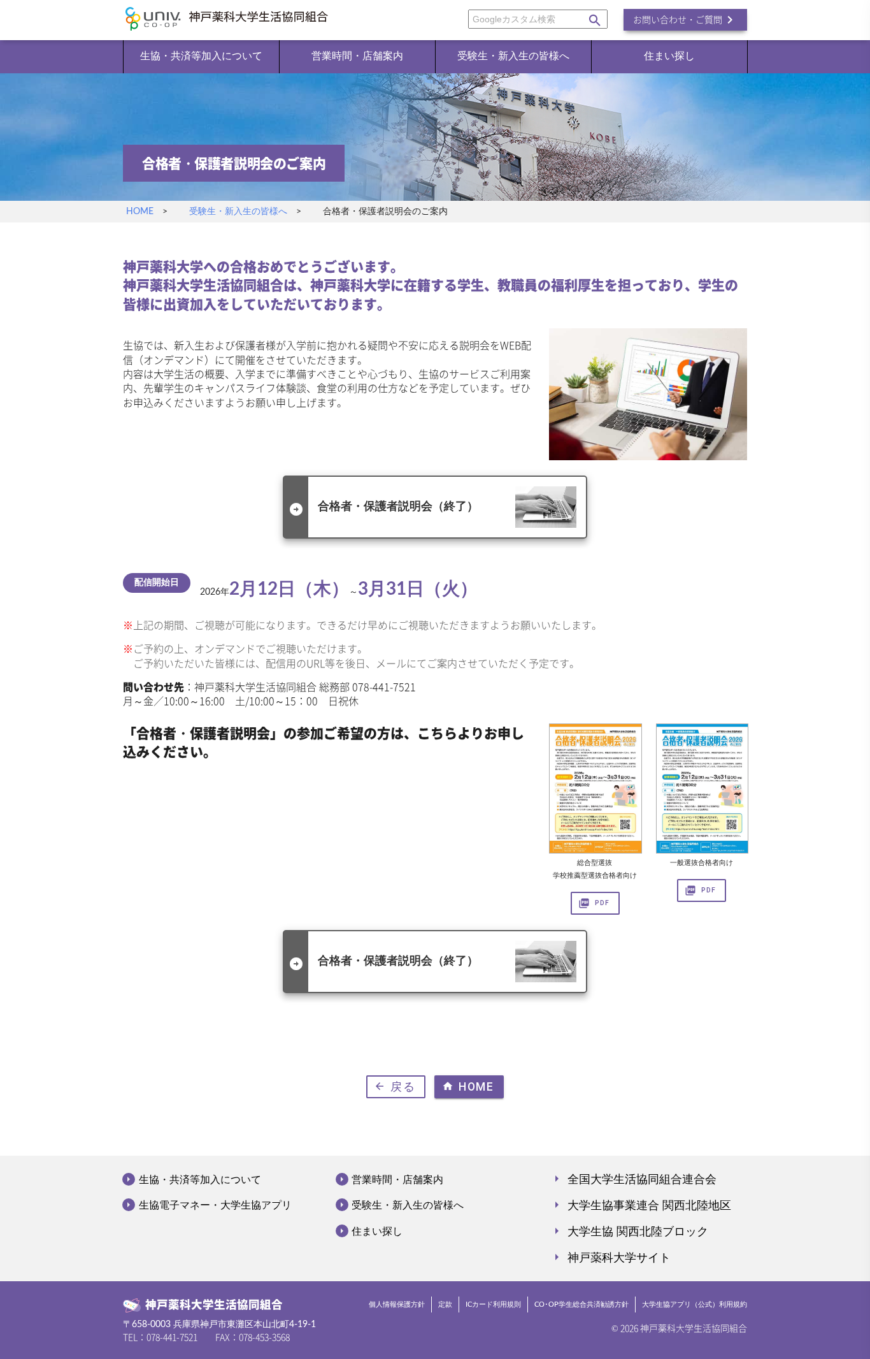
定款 (445, 1305)
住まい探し (669, 56)
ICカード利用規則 (493, 1305)
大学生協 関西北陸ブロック (628, 1231)
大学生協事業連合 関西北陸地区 (640, 1204)
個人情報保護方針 (397, 1305)
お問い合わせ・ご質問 (685, 19)
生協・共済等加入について (201, 56)
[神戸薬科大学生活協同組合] (227, 21)
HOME (139, 211)
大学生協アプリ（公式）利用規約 (694, 1305)
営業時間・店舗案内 (357, 56)
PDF (594, 903)
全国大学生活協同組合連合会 (633, 1178)
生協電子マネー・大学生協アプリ (214, 1204)
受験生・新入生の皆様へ (513, 56)
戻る (394, 1086)
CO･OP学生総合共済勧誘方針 (581, 1305)
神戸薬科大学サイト (610, 1257)
